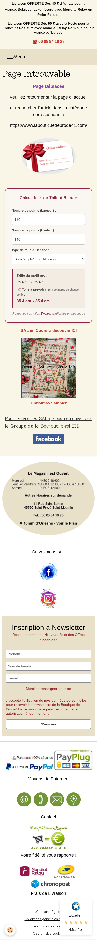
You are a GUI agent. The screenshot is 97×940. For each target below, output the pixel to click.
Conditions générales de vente (49, 919)
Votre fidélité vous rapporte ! (48, 855)
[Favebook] (48, 571)
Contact (48, 816)
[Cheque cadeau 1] (48, 156)
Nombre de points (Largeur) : (34, 210)
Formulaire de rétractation (49, 926)
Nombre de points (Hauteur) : (34, 230)
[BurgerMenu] (10, 57)
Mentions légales (48, 912)
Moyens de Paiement (49, 778)
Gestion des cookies (48, 933)
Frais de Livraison (48, 893)
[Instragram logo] (48, 598)
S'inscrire (48, 724)
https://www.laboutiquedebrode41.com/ (48, 125)
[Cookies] (10, 930)
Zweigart (47, 313)
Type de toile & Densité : (30, 250)
